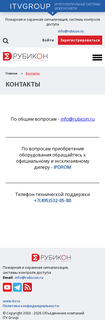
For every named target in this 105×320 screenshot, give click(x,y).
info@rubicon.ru (71, 31)
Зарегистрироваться (80, 40)
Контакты (33, 73)
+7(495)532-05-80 (52, 200)
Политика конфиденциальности (31, 305)
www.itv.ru (11, 301)
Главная (11, 73)
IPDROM (62, 167)
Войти (48, 40)
